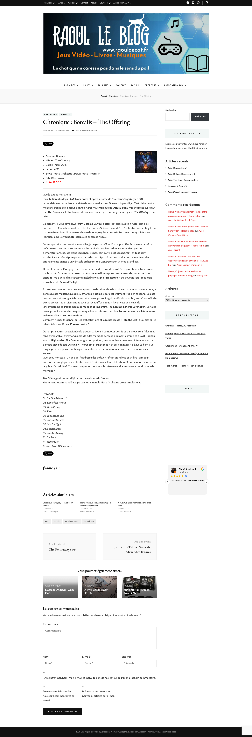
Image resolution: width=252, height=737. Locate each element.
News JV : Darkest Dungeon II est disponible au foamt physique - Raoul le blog (188, 260)
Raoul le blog (95, 731)
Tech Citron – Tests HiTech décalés (184, 365)
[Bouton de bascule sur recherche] (207, 2)
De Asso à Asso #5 (177, 186)
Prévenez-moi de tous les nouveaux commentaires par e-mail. (59, 696)
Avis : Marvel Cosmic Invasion (182, 192)
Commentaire (51, 624)
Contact (84, 2)
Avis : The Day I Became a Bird (183, 180)
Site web (126, 656)
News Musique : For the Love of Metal (137, 591)
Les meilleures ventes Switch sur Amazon (186, 143)
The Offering (89, 521)
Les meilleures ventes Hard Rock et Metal (186, 148)
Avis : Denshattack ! (177, 168)
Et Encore (104, 2)
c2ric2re (49, 130)
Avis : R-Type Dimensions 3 (181, 174)
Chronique (50, 114)
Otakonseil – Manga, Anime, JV (181, 345)
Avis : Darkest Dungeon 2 (189, 265)
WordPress (171, 731)
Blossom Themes (146, 731)
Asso (47, 585)
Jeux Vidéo (47, 2)
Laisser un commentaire (86, 130)
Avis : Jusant (174, 250)
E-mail (86, 656)
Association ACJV (121, 2)
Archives (169, 296)
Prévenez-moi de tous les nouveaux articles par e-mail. (98, 694)
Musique (71, 2)
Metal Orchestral (71, 521)
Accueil (94, 2)
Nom (46, 656)
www (61, 178)
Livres (60, 2)
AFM (47, 521)
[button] (207, 482)
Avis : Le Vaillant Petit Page (182, 220)
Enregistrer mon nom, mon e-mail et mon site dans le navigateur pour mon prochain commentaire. (100, 677)
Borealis (57, 521)
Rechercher (171, 110)
